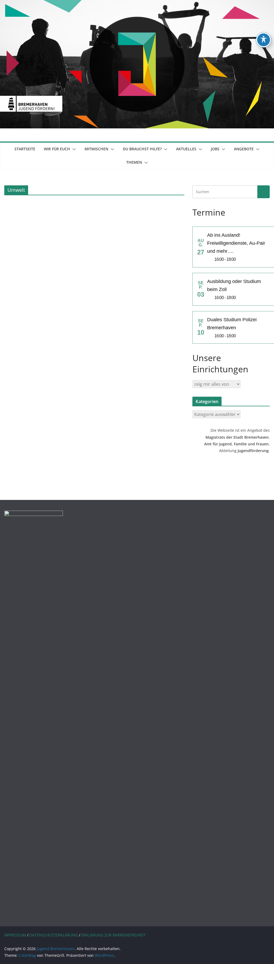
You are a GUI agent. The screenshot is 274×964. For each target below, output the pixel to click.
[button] (73, 149)
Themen (134, 162)
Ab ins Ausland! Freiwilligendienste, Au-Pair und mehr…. (236, 243)
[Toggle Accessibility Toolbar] (263, 39)
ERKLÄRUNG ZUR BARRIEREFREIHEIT (113, 935)
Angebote (244, 148)
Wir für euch (57, 148)
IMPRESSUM (15, 935)
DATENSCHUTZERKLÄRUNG (53, 935)
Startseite (24, 148)
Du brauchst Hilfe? (142, 148)
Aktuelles (186, 148)
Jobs (215, 148)
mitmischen (96, 148)
